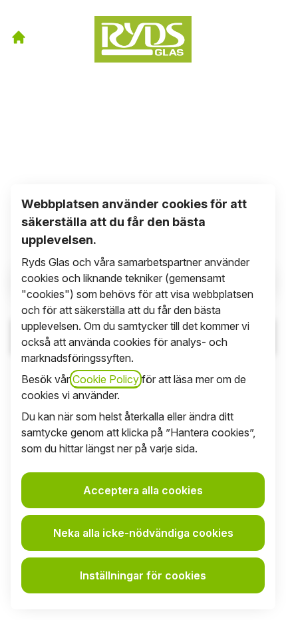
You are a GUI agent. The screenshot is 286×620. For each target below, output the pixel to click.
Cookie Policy (105, 379)
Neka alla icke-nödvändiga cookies (143, 533)
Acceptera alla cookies (143, 490)
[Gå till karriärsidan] (19, 37)
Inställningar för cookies (143, 575)
